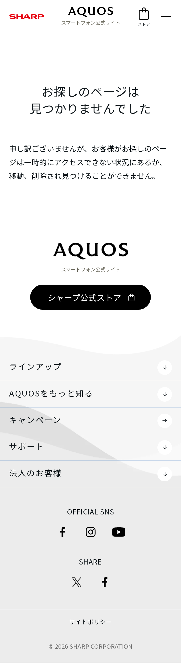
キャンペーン (35, 419)
